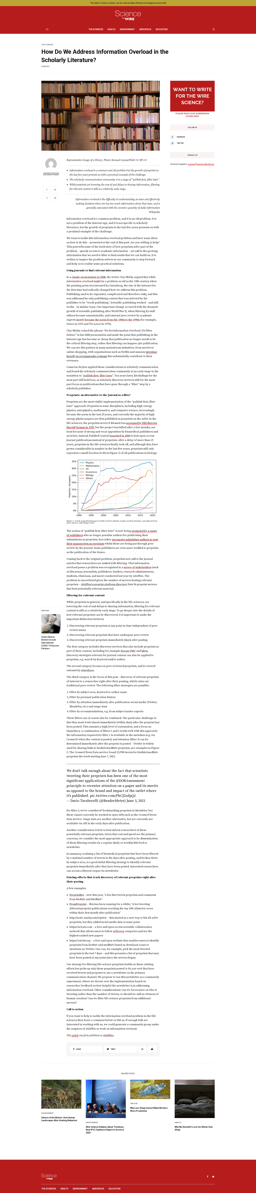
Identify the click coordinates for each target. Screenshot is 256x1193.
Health (178, 1123)
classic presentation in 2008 (88, 277)
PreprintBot (76, 895)
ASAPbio (108, 1035)
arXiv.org (118, 931)
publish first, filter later (97, 375)
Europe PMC (128, 651)
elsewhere (87, 670)
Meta (144, 651)
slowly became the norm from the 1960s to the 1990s (107, 320)
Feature (134, 1104)
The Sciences (47, 44)
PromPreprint (77, 904)
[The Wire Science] (128, 15)
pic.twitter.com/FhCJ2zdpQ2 (113, 796)
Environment (47, 1113)
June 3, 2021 (136, 801)
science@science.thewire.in (201, 164)
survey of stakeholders (137, 567)
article (75, 1035)
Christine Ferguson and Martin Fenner (51, 174)
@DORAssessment (130, 781)
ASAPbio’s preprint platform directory (104, 584)
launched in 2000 (119, 436)
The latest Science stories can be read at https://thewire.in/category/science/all (128, 3)
